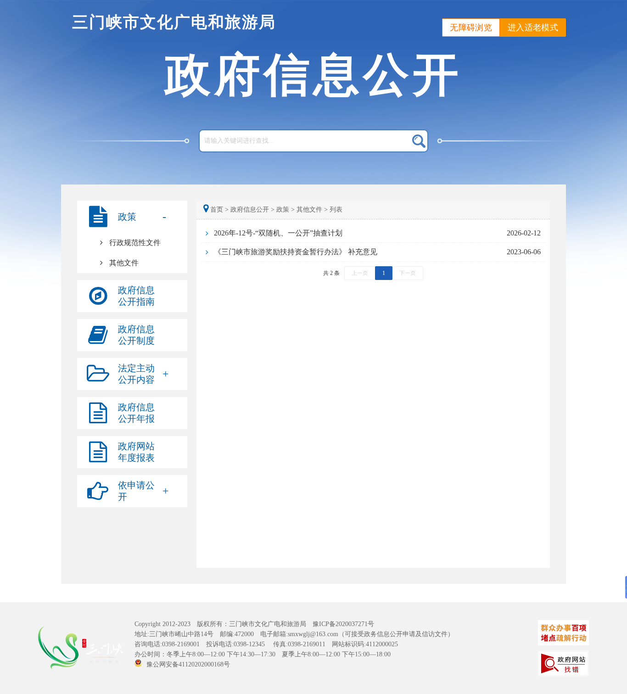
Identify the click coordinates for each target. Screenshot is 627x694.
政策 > (285, 209)
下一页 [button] (407, 273)
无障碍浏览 (471, 27)
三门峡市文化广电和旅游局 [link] (174, 22)
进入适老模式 (533, 27)
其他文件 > (312, 209)
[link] (132, 243)
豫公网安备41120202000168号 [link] (191, 664)
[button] (132, 217)
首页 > (219, 209)
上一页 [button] (360, 273)
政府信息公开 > (252, 209)
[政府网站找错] (563, 663)
